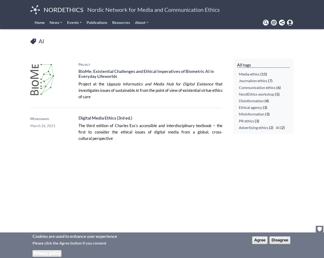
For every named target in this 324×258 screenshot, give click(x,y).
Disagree (280, 240)
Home (40, 22)
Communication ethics (257, 87)
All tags (244, 64)
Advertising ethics (253, 127)
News (54, 22)
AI (278, 127)
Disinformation (251, 100)
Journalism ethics (253, 80)
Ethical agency (250, 107)
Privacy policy (47, 253)
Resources (121, 22)
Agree (259, 240)
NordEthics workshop (256, 94)
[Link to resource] (42, 78)
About (140, 22)
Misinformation (251, 114)
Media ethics (249, 74)
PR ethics (246, 120)
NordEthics (63, 9)
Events (73, 22)
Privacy (320, 229)
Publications (97, 22)
